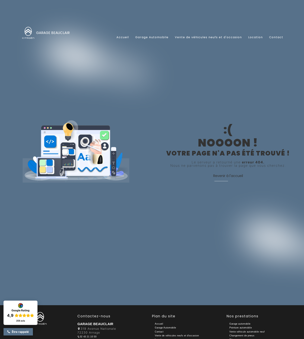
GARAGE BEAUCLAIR (53, 32)
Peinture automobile (240, 327)
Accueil (122, 37)
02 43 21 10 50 (88, 336)
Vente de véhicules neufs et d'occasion (208, 37)
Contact (276, 37)
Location (255, 37)
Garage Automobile (152, 37)
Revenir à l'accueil (228, 175)
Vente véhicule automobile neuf (247, 331)
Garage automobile (240, 323)
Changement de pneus (241, 335)
